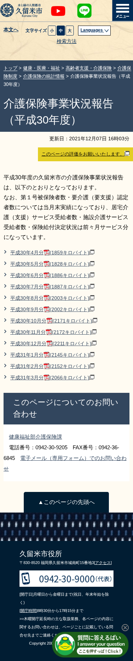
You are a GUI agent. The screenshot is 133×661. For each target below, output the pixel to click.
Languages (92, 30)
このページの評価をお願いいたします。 (82, 154)
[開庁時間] (28, 610)
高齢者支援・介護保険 (89, 68)
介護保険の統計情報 (44, 76)
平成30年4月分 (49, 252)
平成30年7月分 (49, 286)
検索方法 (67, 41)
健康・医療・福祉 (41, 68)
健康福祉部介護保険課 (35, 437)
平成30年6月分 (49, 275)
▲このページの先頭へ (66, 502)
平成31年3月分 (49, 377)
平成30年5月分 (49, 264)
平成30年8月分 (49, 298)
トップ (10, 68)
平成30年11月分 (51, 332)
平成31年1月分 (49, 355)
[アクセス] (103, 562)
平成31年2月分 (49, 366)
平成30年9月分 (49, 309)
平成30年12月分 (51, 343)
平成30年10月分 (51, 321)
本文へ (11, 29)
